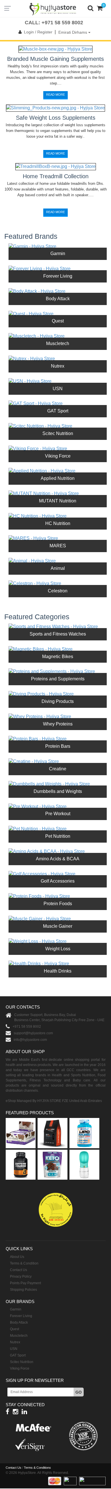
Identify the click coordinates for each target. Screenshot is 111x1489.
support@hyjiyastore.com (33, 1033)
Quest (58, 320)
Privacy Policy (21, 1276)
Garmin (57, 253)
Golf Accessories (58, 881)
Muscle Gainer (57, 926)
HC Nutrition (57, 523)
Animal (58, 568)
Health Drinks (57, 971)
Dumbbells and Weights (58, 791)
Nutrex (57, 366)
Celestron (57, 590)
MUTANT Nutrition (57, 500)
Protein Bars (57, 746)
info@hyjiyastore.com (30, 1040)
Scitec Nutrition (57, 433)
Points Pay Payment (25, 1283)
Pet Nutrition (57, 836)
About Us (17, 1257)
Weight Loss (57, 948)
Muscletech (57, 343)
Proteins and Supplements (58, 678)
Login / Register (38, 32)
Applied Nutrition (58, 478)
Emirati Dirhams (73, 32)
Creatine (57, 768)
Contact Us (18, 1270)
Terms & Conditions (37, 1467)
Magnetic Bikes (57, 656)
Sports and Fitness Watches (58, 634)
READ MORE (55, 94)
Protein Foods (58, 903)
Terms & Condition (24, 1263)
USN (58, 388)
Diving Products (58, 701)
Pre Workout (57, 813)
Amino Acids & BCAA (57, 858)
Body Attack (58, 298)
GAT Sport (57, 410)
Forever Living (57, 276)
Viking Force (58, 456)
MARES (58, 545)
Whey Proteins (58, 724)
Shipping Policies (23, 1290)
